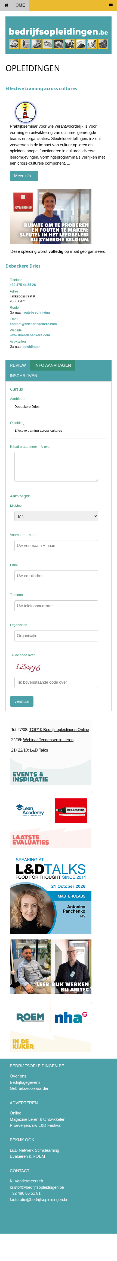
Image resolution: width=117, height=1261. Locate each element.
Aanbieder (18, 399)
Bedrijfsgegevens (25, 1082)
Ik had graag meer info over (30, 447)
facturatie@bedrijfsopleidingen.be (39, 1199)
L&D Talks (39, 750)
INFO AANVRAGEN (53, 365)
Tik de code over (22, 655)
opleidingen (31, 347)
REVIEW (18, 365)
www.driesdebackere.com (30, 335)
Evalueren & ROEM (27, 1156)
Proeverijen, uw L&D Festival (35, 1125)
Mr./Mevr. (16, 506)
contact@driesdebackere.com (33, 324)
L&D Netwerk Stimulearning (34, 1150)
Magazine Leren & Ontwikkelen (37, 1119)
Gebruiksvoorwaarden (29, 1088)
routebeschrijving (36, 312)
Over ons (18, 1076)
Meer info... (24, 175)
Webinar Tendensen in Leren (48, 739)
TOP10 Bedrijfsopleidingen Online (59, 729)
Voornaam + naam (23, 535)
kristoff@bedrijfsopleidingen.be (37, 1187)
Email (14, 565)
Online (15, 1113)
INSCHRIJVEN (23, 375)
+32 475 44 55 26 (23, 285)
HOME (19, 5)
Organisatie (18, 625)
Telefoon (16, 595)
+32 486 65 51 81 (25, 1193)
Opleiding (17, 423)
